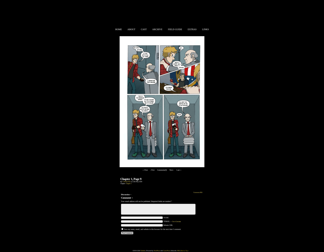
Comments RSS (197, 192)
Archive (157, 29)
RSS (178, 250)
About (131, 29)
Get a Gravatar (176, 221)
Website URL (168, 225)
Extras (192, 29)
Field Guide (175, 29)
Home (118, 29)
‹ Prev (152, 170)
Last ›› (179, 170)
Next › (171, 170)
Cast (144, 29)
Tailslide (169, 14)
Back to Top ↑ (185, 250)
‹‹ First (145, 170)
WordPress (157, 250)
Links (205, 29)
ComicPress (166, 250)
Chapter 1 (129, 183)
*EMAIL (172, 221)
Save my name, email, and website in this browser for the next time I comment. (152, 229)
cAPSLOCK (127, 182)
